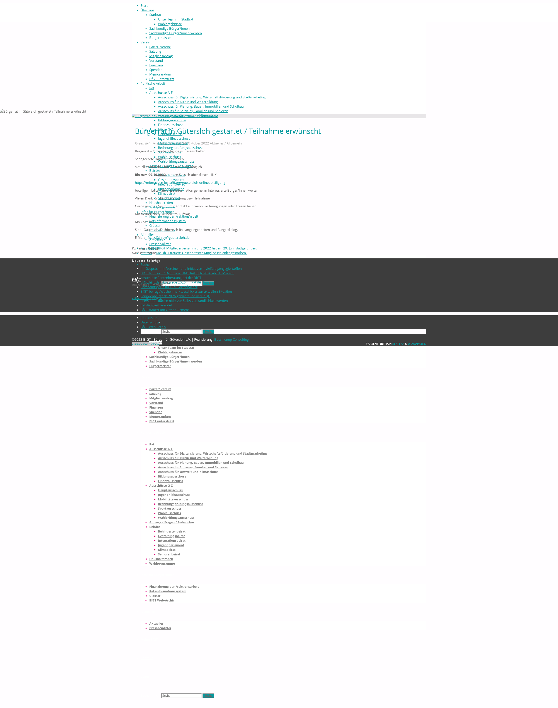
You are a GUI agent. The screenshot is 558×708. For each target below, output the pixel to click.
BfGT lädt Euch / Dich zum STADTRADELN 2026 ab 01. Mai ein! (187, 273)
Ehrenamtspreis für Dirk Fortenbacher (169, 287)
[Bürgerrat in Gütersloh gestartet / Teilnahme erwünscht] (175, 116)
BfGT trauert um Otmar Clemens (165, 310)
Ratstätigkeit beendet (156, 305)
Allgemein (234, 143)
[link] (145, 264)
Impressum (149, 317)
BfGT (136, 279)
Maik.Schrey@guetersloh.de (168, 237)
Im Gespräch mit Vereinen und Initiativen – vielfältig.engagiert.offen (191, 268)
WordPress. (417, 343)
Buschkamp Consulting (231, 339)
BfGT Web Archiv (153, 327)
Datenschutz (150, 322)
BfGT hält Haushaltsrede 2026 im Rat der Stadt (176, 282)
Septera (398, 343)
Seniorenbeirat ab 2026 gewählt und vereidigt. (175, 296)
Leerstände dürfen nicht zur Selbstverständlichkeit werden (184, 300)
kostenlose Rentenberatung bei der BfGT (171, 277)
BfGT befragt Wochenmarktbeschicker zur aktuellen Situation (186, 291)
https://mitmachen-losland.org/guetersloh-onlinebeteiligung (180, 182)
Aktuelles (217, 143)
